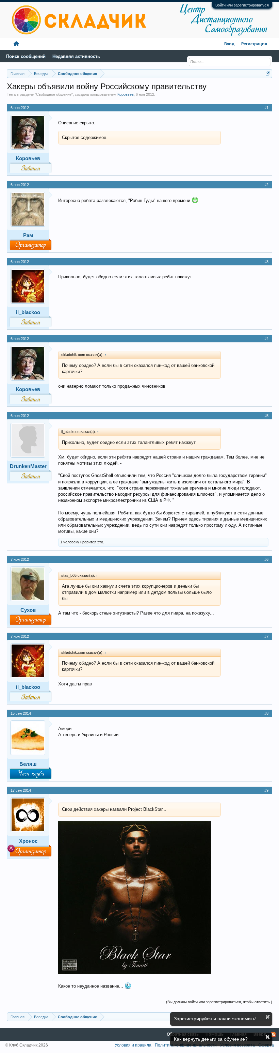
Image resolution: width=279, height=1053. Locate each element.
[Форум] (16, 44)
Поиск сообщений (26, 56)
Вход (229, 44)
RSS (273, 1034)
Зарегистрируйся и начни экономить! (215, 1018)
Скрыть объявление (267, 1016)
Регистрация (254, 44)
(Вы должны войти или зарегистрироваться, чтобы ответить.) (219, 1002)
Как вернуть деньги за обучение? (211, 1039)
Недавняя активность (76, 56)
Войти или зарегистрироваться (242, 5)
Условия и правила (133, 1045)
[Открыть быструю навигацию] (268, 73)
